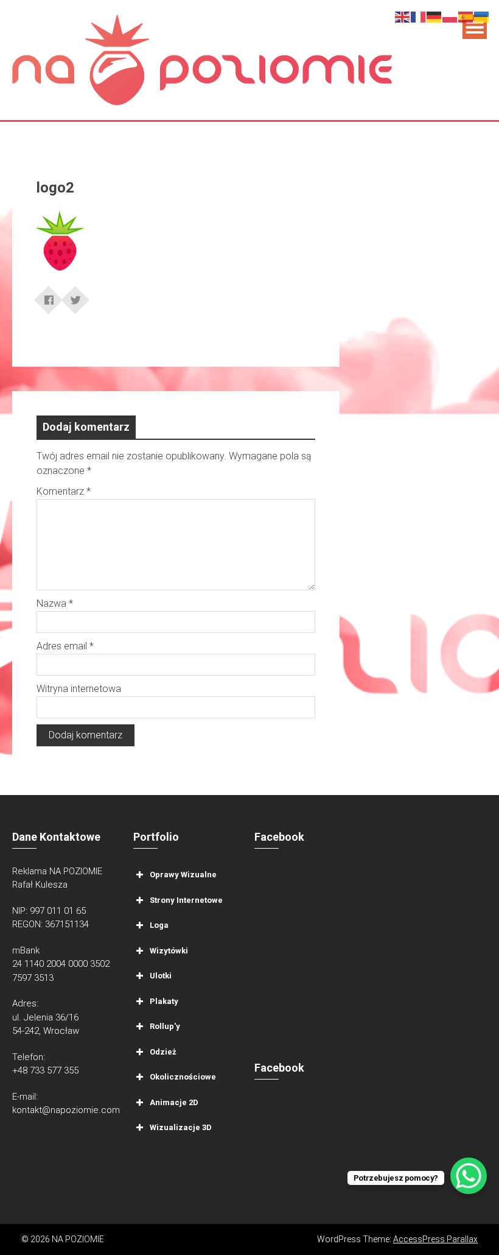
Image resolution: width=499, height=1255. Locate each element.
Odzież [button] (163, 1051)
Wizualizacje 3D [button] (181, 1127)
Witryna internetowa (79, 689)
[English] (403, 16)
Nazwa (55, 603)
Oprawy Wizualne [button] (183, 874)
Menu (474, 27)
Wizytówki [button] (169, 950)
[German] (434, 16)
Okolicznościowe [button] (183, 1076)
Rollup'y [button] (165, 1026)
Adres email (65, 646)
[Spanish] (466, 16)
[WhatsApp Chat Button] (468, 1176)
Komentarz (64, 491)
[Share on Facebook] (49, 296)
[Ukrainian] (482, 16)
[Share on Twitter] (75, 296)
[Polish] (450, 16)
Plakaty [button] (164, 1000)
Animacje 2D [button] (174, 1101)
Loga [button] (159, 925)
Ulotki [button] (161, 975)
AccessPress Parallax (435, 1239)
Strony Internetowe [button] (186, 899)
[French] (419, 16)
